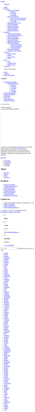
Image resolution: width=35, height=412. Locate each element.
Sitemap (10, 212)
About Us (6, 52)
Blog (8, 61)
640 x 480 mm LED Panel (18, 19)
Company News (11, 63)
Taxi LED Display (16, 47)
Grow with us (11, 57)
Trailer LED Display (16, 46)
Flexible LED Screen (13, 30)
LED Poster (7, 96)
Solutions (6, 32)
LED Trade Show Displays (14, 35)
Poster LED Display (12, 26)
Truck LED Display (16, 44)
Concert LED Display (13, 38)
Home (5, 7)
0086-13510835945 (9, 204)
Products (6, 9)
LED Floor (7, 97)
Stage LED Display (12, 40)
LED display (20, 147)
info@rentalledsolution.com (11, 207)
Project (9, 55)
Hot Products (4, 212)
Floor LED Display (12, 29)
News (5, 60)
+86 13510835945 (9, 245)
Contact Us (7, 66)
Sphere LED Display (13, 27)
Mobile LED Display (13, 43)
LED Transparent (8, 99)
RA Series (13, 15)
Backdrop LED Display (13, 41)
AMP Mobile (17, 212)
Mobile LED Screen (9, 100)
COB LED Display (12, 24)
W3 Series (13, 21)
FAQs (9, 58)
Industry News (11, 64)
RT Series (13, 13)
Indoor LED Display (13, 16)
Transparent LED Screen (14, 23)
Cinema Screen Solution (13, 33)
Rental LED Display (13, 36)
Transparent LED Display (11, 195)
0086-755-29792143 (9, 206)
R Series (13, 12)
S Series (13, 90)
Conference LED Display (14, 50)
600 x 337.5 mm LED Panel (18, 18)
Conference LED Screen (10, 186)
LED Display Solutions (10, 82)
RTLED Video (11, 54)
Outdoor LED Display (13, 10)
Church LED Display (13, 49)
